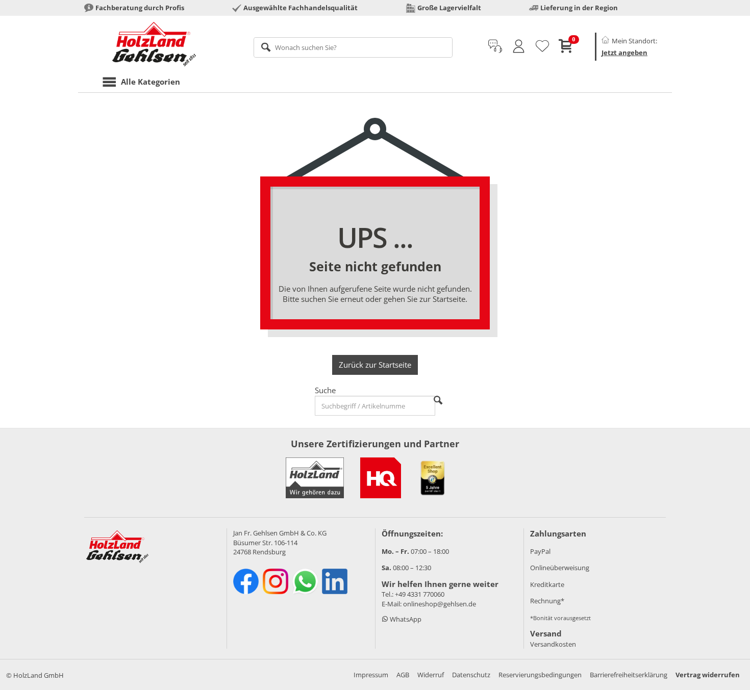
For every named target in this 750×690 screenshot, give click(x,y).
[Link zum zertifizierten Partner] (380, 477)
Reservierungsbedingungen (540, 674)
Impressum (371, 674)
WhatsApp (404, 619)
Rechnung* (547, 600)
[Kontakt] (495, 46)
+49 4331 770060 (419, 594)
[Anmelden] (518, 46)
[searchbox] (353, 47)
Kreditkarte (547, 584)
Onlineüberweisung (559, 567)
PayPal (540, 551)
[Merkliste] (542, 46)
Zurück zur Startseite (375, 365)
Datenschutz (471, 674)
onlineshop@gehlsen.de (439, 603)
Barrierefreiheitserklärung (628, 674)
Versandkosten (553, 644)
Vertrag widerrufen (708, 674)
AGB (402, 674)
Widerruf (430, 674)
